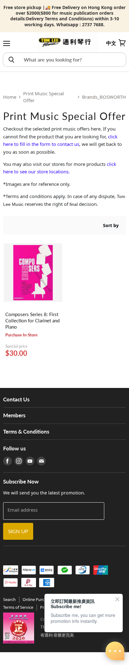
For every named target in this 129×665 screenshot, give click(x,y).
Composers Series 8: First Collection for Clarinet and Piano (32, 320)
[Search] (11, 59)
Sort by (111, 225)
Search (9, 599)
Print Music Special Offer (43, 97)
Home (9, 97)
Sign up (18, 531)
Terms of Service (18, 607)
